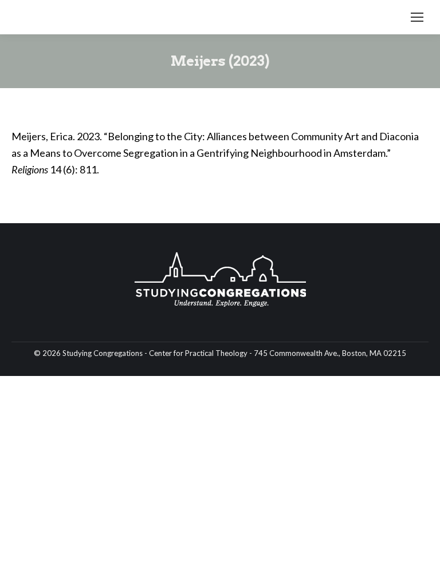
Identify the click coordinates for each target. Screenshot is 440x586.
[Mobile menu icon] (417, 17)
